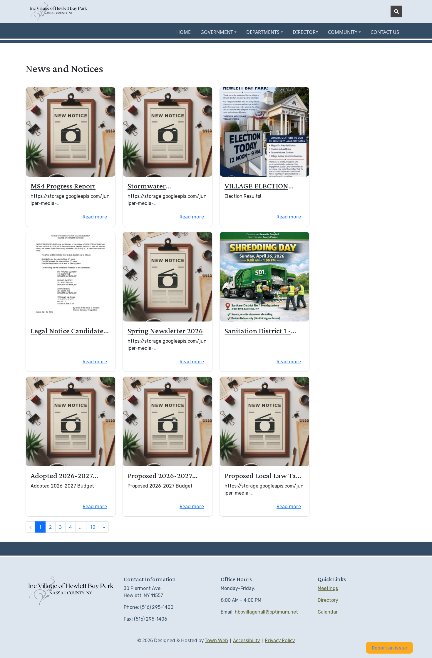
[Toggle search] (396, 11)
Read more (95, 216)
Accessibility (246, 640)
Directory (328, 600)
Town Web (216, 640)
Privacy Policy (280, 640)
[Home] (58, 11)
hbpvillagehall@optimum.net (266, 612)
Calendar (328, 612)
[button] (221, 32)
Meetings (328, 588)
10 (92, 527)
